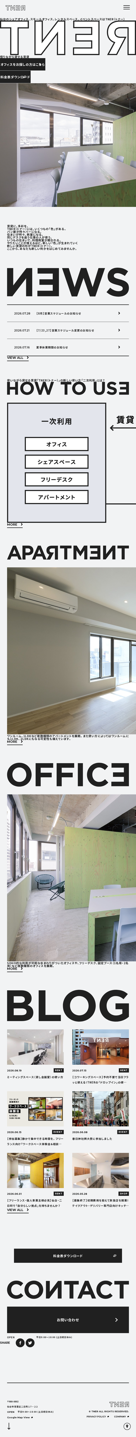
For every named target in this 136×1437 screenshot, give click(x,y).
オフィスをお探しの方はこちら (23, 64)
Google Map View (18, 1417)
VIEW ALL (15, 358)
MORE (12, 525)
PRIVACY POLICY (96, 1416)
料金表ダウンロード (15, 77)
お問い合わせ (68, 1319)
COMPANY (120, 1416)
